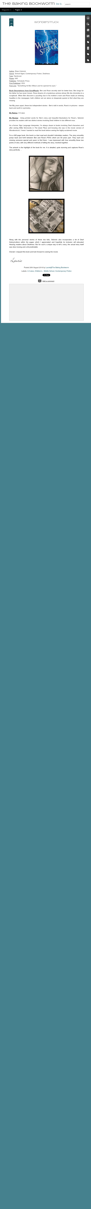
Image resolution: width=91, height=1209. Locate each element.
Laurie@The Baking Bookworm (57, 267)
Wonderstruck (46, 22)
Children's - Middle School (44, 271)
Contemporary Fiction (63, 271)
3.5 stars (30, 271)
